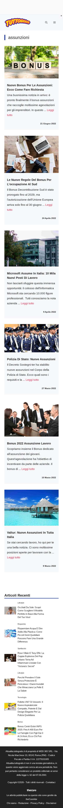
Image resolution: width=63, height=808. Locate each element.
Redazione (23, 803)
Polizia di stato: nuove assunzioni (31, 359)
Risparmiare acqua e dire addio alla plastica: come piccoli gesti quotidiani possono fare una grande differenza (30, 635)
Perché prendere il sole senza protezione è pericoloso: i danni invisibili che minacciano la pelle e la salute (31, 684)
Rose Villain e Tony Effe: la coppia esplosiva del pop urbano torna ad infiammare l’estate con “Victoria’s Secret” (31, 659)
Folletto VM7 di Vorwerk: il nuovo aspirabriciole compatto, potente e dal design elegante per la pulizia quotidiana (30, 708)
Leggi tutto (27, 303)
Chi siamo (11, 803)
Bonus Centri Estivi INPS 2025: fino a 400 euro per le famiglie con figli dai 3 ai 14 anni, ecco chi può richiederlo (30, 733)
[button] (46, 22)
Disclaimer (51, 803)
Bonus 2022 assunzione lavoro (29, 443)
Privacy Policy (37, 803)
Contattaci (50, 782)
